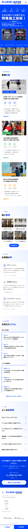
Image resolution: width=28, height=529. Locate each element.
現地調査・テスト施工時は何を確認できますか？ (12, 437)
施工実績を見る (14, 245)
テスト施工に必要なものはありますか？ (12, 444)
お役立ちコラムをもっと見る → (14, 396)
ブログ (6, 506)
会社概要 (6, 508)
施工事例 (6, 503)
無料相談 (22, 527)
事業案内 (6, 501)
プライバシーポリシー (6, 511)
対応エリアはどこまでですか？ (10, 417)
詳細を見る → (6, 116)
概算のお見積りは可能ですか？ (10, 449)
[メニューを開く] (26, 2)
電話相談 (8, 527)
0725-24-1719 (15, 475)
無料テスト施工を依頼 (14, 482)
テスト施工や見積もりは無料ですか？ (11, 423)
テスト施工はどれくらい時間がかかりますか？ (12, 430)
